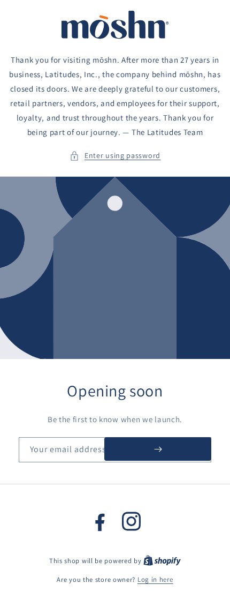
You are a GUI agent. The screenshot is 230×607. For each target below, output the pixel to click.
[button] (115, 155)
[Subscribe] (157, 449)
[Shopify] (162, 560)
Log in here (155, 579)
